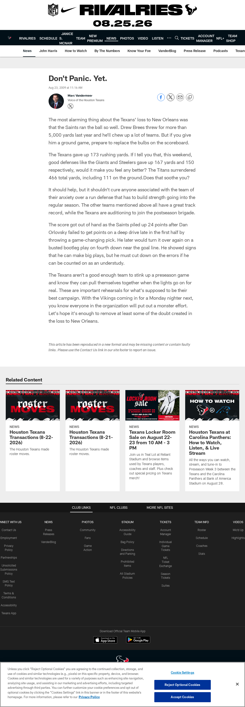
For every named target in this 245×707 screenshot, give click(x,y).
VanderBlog (48, 541)
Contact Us (9, 530)
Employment (8, 537)
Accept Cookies (182, 697)
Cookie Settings (182, 672)
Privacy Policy (89, 697)
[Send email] (180, 100)
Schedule (202, 537)
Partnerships (9, 557)
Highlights (238, 537)
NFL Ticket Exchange (165, 561)
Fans (88, 537)
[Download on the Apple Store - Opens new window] (105, 640)
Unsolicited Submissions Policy (8, 569)
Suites (165, 585)
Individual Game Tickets (165, 546)
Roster (202, 530)
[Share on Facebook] (161, 100)
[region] (122, 684)
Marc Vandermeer (80, 95)
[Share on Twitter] (170, 100)
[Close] (237, 684)
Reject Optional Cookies (182, 685)
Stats (201, 553)
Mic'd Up (238, 530)
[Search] (177, 38)
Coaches (201, 545)
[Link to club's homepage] (9, 37)
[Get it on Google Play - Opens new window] (138, 642)
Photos (88, 522)
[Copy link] (190, 97)
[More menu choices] (169, 38)
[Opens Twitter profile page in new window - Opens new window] (70, 106)
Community (87, 530)
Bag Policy (127, 541)
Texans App (8, 613)
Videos (238, 522)
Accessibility (9, 605)
